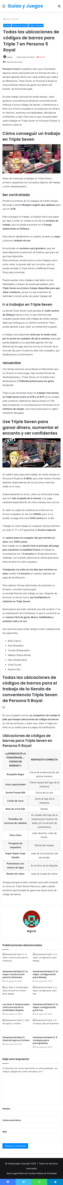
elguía (31, 931)
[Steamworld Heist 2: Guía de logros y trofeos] (16, 1026)
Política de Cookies (27, 1173)
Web (4, 1131)
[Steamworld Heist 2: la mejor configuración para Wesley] (47, 961)
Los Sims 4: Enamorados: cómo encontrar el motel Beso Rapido (16, 1007)
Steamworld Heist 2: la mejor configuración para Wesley (45, 974)
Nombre (6, 1108)
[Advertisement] (31, 45)
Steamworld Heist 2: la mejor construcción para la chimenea (15, 974)
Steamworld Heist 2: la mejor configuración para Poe (45, 1007)
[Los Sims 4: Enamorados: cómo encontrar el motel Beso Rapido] (16, 994)
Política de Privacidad (47, 1173)
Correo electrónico (11, 1120)
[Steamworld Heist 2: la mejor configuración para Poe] (47, 994)
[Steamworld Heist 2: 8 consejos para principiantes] (47, 1026)
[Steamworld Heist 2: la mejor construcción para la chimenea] (16, 961)
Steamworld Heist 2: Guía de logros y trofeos (16, 1039)
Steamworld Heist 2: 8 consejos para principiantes (45, 1040)
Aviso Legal (12, 1173)
